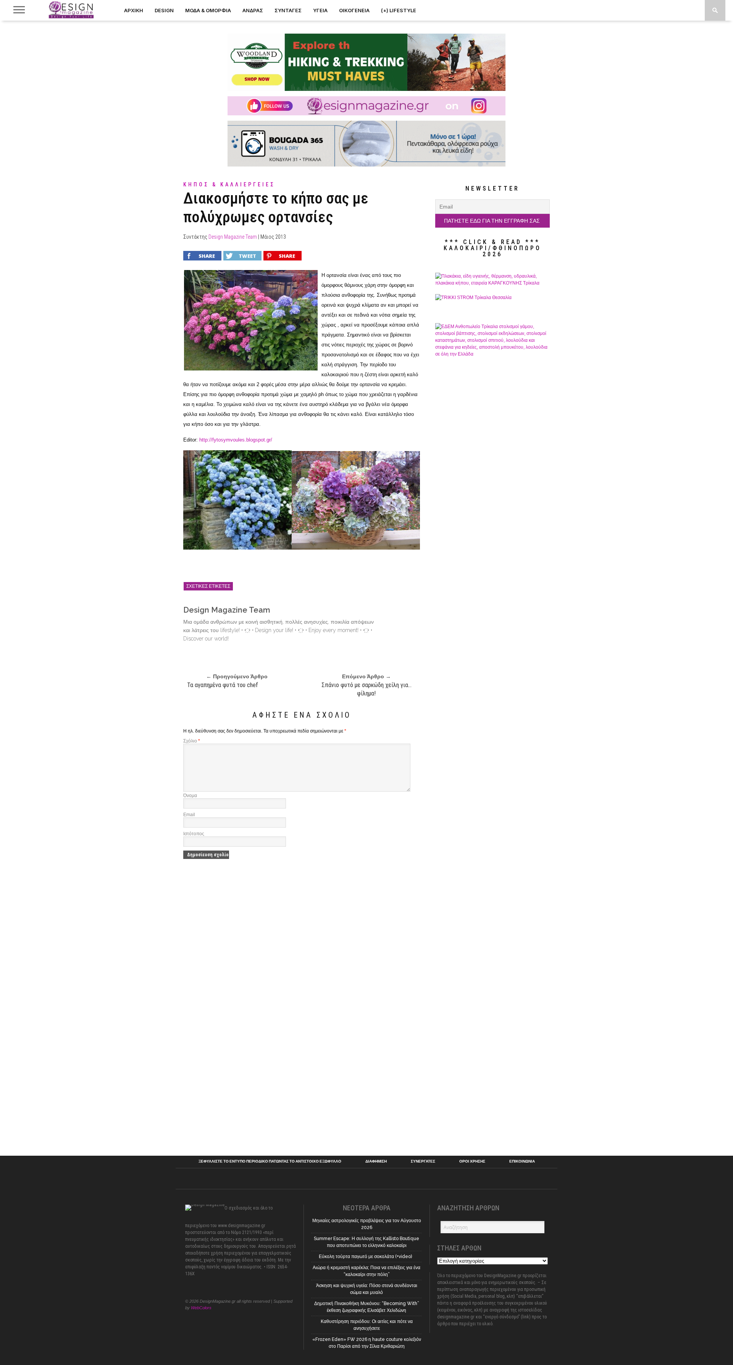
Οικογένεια (354, 10)
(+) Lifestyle (398, 10)
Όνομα (190, 795)
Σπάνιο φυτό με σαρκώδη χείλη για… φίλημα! (366, 689)
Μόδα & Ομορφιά (208, 10)
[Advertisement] (492, 1025)
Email (189, 814)
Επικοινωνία (522, 1161)
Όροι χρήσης (472, 1161)
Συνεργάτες (423, 1161)
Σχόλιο (191, 741)
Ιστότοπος (193, 833)
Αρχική (133, 10)
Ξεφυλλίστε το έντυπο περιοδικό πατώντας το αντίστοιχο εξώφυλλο (270, 1161)
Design (164, 10)
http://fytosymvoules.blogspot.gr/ (235, 440)
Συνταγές (288, 10)
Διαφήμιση (376, 1161)
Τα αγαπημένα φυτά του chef (222, 685)
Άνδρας (252, 10)
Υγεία (320, 10)
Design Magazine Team (232, 237)
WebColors (201, 1307)
